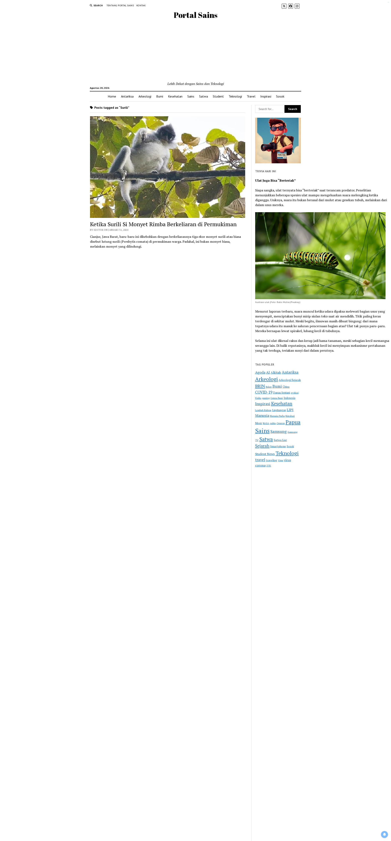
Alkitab (276, 372)
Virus (280, 460)
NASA (266, 423)
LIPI (290, 409)
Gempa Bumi (276, 398)
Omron (281, 423)
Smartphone (278, 446)
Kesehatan (175, 96)
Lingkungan (279, 410)
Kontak (141, 5)
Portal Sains (195, 15)
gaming (266, 398)
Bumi (159, 96)
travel (260, 459)
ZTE (268, 465)
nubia (273, 423)
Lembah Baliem (263, 410)
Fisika (258, 398)
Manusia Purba (277, 415)
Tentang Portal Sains (120, 5)
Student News (265, 454)
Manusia (262, 415)
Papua (293, 422)
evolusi (295, 392)
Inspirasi (265, 96)
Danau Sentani (281, 392)
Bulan (269, 386)
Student (218, 96)
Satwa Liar (280, 440)
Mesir (258, 423)
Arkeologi (144, 96)
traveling (271, 460)
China (286, 387)
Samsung (278, 431)
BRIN (260, 386)
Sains (190, 96)
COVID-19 (263, 392)
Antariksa (127, 96)
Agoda (260, 372)
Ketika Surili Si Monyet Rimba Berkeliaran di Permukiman (163, 224)
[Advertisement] (195, 50)
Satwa (203, 96)
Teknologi (235, 96)
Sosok (280, 96)
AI (268, 372)
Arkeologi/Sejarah (290, 380)
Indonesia (289, 398)
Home (112, 96)
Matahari (290, 415)
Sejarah (262, 446)
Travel (251, 96)
